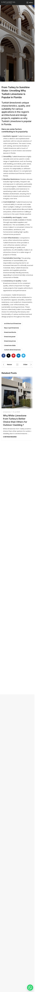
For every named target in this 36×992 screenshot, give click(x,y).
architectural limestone (12, 324)
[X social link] (8, 356)
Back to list (17, 365)
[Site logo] (8, 2)
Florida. (16, 277)
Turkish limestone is (19, 156)
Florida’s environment (11, 194)
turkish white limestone (12, 350)
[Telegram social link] (24, 356)
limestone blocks (10, 332)
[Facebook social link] (4, 356)
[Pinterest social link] (14, 356)
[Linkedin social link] (18, 356)
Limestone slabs (10, 345)
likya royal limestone (11, 328)
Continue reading (10, 437)
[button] (30, 988)
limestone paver (10, 337)
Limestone (6, 412)
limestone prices (10, 341)
